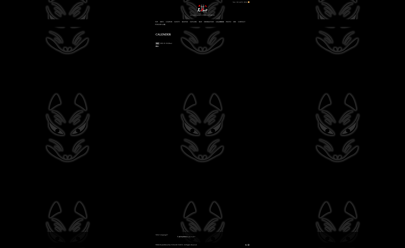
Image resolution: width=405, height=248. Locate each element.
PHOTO (228, 22)
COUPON (169, 22)
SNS (234, 22)
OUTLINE (193, 22)
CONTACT (241, 22)
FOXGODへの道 (160, 24)
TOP (156, 22)
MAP (200, 22)
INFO (162, 22)
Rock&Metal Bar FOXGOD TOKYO (171, 245)
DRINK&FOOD (209, 22)
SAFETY (177, 22)
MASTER (185, 22)
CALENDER (220, 22)
